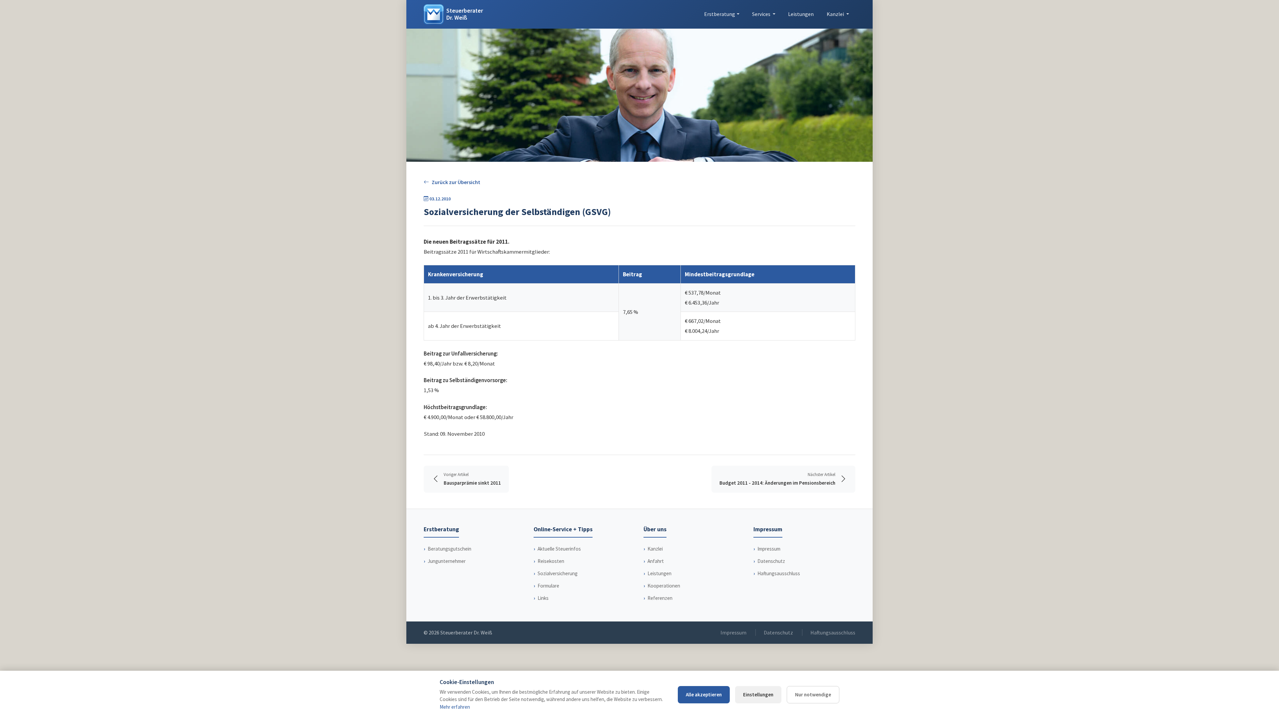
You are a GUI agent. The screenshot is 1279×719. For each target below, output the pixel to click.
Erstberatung (719, 14)
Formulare (548, 586)
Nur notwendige (813, 694)
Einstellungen (758, 694)
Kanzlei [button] (836, 14)
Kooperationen (663, 586)
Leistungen (801, 14)
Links (543, 598)
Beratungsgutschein (449, 549)
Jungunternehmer (447, 561)
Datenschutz (771, 561)
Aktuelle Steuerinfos (559, 549)
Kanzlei (655, 549)
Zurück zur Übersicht (456, 182)
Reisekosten (551, 561)
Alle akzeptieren (704, 694)
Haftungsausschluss (778, 573)
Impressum (768, 549)
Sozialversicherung (558, 573)
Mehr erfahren (455, 707)
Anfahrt (655, 561)
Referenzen (659, 598)
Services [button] (761, 14)
